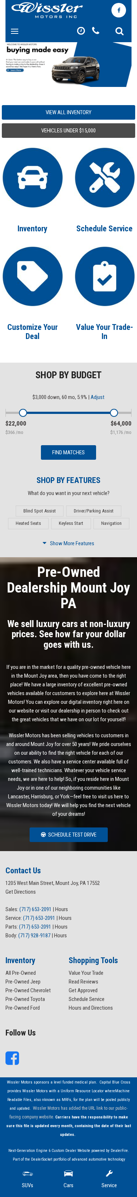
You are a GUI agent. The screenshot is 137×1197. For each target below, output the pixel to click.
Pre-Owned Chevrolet (28, 990)
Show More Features (72, 543)
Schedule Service (104, 228)
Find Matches (68, 452)
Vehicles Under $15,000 (68, 130)
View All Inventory (68, 112)
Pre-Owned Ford (22, 1008)
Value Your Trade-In (104, 331)
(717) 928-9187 (34, 935)
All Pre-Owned (20, 973)
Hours (61, 909)
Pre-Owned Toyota (25, 999)
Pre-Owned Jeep (23, 981)
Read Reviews (83, 981)
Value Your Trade (86, 973)
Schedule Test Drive (72, 834)
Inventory (32, 228)
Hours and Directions (91, 1008)
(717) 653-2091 (35, 909)
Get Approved (83, 990)
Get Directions (20, 892)
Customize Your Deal (32, 331)
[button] (119, 31)
